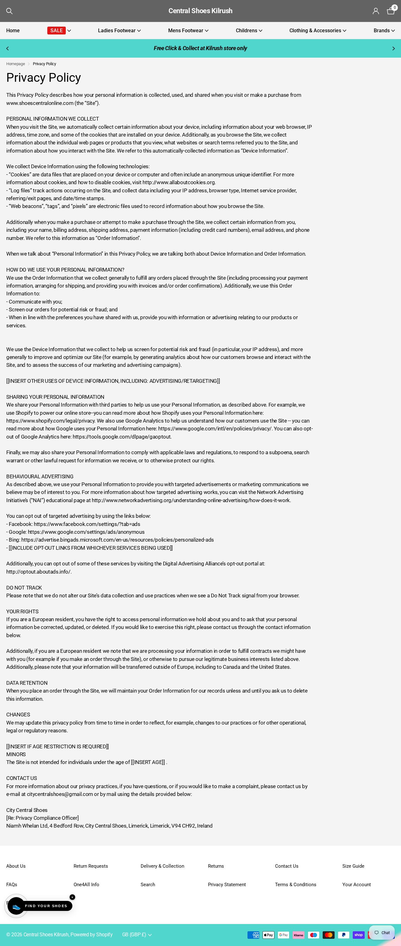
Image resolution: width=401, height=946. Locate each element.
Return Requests (91, 866)
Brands (382, 31)
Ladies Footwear (117, 31)
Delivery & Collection (162, 866)
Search (148, 884)
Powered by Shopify (91, 935)
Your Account (356, 884)
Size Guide (353, 866)
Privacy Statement (227, 884)
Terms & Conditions (295, 884)
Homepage (15, 63)
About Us (16, 866)
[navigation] (7, 48)
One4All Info (86, 884)
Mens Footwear (185, 31)
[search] (9, 11)
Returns (216, 866)
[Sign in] (376, 11)
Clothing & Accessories (315, 31)
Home (13, 31)
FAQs (11, 884)
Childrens (246, 31)
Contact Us (287, 866)
